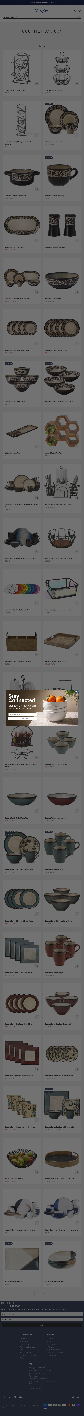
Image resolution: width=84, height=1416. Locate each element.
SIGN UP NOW (23, 718)
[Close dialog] (76, 691)
